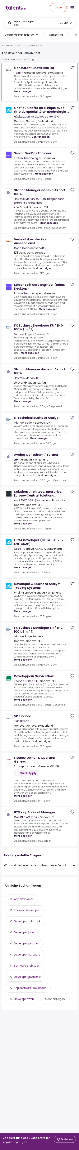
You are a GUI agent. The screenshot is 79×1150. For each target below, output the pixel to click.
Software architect (26, 966)
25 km (64, 23)
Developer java (24, 932)
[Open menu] (72, 7)
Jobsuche (7, 45)
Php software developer (30, 988)
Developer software (27, 954)
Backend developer (27, 910)
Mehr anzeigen (23, 91)
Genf (19, 45)
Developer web (24, 999)
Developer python (26, 943)
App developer (23, 899)
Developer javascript (27, 977)
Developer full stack (27, 921)
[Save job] (72, 67)
